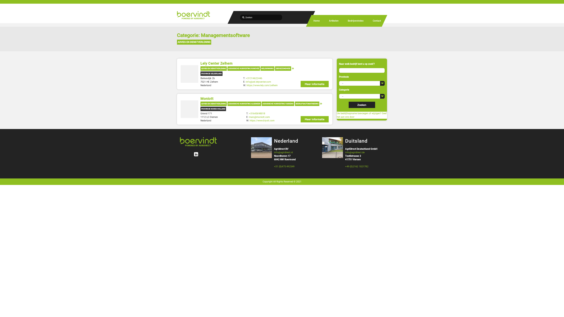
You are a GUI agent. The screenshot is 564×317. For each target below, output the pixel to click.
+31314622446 (254, 78)
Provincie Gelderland (211, 74)
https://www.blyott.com (262, 120)
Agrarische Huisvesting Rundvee (243, 69)
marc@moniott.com (259, 117)
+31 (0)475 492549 (284, 166)
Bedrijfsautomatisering (307, 104)
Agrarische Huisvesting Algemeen (244, 104)
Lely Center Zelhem (216, 63)
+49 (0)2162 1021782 (356, 166)
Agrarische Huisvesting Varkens (277, 104)
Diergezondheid (283, 69)
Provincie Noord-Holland (213, 109)
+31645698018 (257, 113)
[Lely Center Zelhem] (189, 74)
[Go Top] (558, 310)
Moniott (206, 99)
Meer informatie (314, 84)
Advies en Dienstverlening (194, 42)
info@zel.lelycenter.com (258, 81)
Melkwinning (267, 69)
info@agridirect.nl (283, 152)
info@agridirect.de (355, 152)
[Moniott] (189, 109)
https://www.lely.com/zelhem (262, 85)
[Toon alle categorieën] (293, 68)
